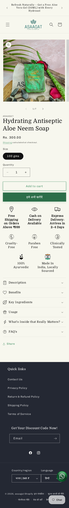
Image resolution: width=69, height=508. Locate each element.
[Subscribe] (55, 438)
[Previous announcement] (7, 8)
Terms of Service (19, 414)
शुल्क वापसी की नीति (56, 494)
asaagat (19, 494)
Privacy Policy (17, 388)
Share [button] (11, 343)
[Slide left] (26, 109)
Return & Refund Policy (23, 396)
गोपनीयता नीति (24, 500)
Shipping (7, 142)
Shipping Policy (18, 405)
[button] (7, 24)
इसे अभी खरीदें (34, 197)
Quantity (8, 164)
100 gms (13, 156)
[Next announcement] (62, 8)
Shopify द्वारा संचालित (34, 494)
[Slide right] (43, 109)
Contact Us (15, 379)
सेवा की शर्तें (37, 500)
